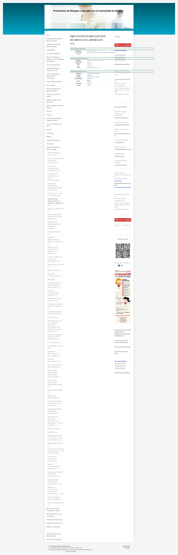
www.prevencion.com (120, 165)
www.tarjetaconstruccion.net (122, 149)
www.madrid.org (119, 142)
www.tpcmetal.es (119, 156)
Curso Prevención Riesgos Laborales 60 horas (68, 549)
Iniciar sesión (126, 546)
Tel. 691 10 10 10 (120, 55)
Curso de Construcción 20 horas (84, 549)
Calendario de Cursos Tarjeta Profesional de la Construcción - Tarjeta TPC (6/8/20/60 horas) (122, 332)
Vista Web (127, 548)
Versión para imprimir (56, 546)
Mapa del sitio (66, 546)
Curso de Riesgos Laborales (122, 347)
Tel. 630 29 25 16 (120, 57)
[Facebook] (119, 265)
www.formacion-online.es (121, 124)
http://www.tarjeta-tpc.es (121, 118)
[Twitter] (122, 265)
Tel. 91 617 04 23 (120, 59)
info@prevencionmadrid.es (122, 64)
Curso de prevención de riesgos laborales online (121, 341)
